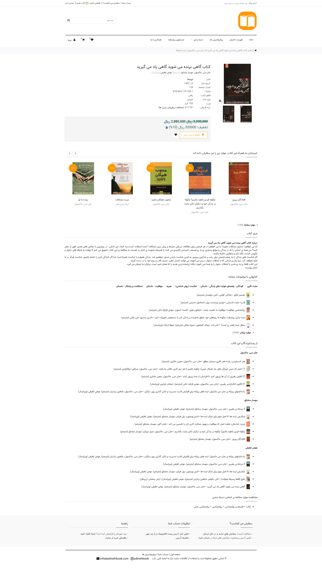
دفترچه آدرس (182, 538)
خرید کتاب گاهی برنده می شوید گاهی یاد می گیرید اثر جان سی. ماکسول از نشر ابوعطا (214, 50)
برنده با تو (83, 200)
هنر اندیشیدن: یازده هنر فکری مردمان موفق (224, 361)
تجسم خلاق (240, 295)
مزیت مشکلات (122, 200)
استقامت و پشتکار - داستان (129, 286)
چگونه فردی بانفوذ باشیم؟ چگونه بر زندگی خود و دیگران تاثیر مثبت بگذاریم (200, 204)
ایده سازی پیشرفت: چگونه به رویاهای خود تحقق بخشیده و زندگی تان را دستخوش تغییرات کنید (200, 318)
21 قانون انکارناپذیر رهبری (233, 384)
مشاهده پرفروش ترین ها (171, 107)
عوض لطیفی (166, 72)
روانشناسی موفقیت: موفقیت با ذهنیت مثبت (224, 310)
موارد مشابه (249, 225)
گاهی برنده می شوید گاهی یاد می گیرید (226, 487)
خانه (251, 40)
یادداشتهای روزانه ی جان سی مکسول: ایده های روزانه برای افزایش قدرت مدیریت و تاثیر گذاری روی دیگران (195, 392)
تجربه (169, 286)
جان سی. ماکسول (202, 72)
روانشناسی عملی (201, 507)
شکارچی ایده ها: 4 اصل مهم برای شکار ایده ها (223, 416)
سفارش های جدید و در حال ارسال (219, 534)
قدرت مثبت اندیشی (236, 302)
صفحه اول (175, 554)
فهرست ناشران (236, 40)
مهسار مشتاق (187, 72)
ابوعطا (190, 79)
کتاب (248, 507)
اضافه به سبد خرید (192, 135)
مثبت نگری (252, 286)
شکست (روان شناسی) (186, 286)
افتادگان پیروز (238, 200)
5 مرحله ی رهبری (237, 409)
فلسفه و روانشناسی (234, 507)
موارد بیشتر (245, 333)
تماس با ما (69, 3)
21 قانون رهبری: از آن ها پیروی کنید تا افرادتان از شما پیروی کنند (214, 376)
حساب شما (126, 3)
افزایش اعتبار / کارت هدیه (88, 3)
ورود (70, 40)
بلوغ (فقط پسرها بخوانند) (233, 479)
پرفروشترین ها (216, 40)
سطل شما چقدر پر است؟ (233, 325)
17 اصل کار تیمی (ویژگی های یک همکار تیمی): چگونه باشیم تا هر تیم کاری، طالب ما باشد (202, 369)
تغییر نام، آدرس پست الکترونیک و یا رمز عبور (167, 534)
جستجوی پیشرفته (176, 40)
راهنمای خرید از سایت (115, 538)
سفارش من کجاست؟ (111, 3)
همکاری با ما (156, 40)
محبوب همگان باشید (161, 200)
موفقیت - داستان (154, 286)
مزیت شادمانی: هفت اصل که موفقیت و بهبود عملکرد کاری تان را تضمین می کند (207, 424)
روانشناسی (217, 507)
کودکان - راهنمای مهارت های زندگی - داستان (222, 286)
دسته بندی (198, 40)
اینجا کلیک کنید (87, 534)
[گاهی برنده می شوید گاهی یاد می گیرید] (220, 101)
